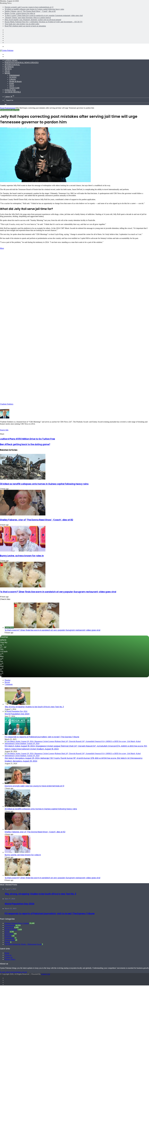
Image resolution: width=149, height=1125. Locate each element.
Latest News (11, 60)
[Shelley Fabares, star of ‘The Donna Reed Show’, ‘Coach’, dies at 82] (22, 515)
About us (8, 955)
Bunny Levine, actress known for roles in (20, 13)
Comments (9, 684)
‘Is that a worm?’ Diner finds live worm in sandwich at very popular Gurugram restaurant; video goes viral (44, 15)
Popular (7, 680)
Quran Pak (10, 90)
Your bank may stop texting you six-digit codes (22, 24)
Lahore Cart (45, 974)
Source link (4, 430)
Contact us (8, 957)
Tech (7, 71)
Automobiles (9, 938)
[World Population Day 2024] (16, 711)
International (12, 65)
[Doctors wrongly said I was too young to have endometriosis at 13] (17, 783)
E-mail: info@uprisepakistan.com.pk (13, 972)
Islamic (7, 942)
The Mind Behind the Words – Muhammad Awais (23, 944)
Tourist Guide (14, 88)
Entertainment (14, 75)
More (7, 73)
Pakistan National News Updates (22, 63)
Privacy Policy (10, 959)
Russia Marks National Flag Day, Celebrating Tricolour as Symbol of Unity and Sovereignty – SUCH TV (44, 22)
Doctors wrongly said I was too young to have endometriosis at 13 (29, 7)
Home (2, 108)
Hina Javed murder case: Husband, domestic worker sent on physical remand (33, 20)
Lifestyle (12, 79)
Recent (7, 682)
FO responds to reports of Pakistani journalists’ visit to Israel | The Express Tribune (42, 736)
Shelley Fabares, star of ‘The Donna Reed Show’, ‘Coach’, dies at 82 (30, 11)
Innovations (9, 934)
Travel (11, 86)
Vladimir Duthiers (6, 404)
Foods (11, 84)
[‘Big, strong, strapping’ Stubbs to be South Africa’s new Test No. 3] (17, 704)
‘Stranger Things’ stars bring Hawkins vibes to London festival (28, 18)
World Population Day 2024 (17, 713)
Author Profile (13, 92)
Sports (8, 69)
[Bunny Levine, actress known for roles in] (22, 551)
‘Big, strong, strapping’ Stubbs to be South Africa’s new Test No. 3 (34, 706)
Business (9, 67)
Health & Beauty (15, 81)
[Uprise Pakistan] (6, 50)
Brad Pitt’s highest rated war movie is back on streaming (25, 26)
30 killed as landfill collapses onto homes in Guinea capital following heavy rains (34, 9)
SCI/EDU (13, 77)
